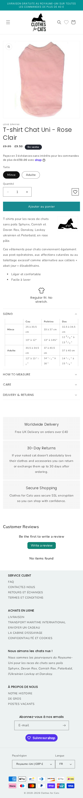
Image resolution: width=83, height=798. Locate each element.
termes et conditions (26, 598)
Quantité (8, 184)
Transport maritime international (37, 622)
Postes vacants (21, 704)
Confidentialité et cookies (30, 638)
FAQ (11, 582)
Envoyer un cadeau (24, 628)
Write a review (41, 545)
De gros (14, 699)
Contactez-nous (21, 587)
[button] (8, 22)
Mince (11, 175)
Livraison (16, 617)
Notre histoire (20, 693)
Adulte (31, 175)
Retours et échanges (25, 592)
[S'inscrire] (64, 725)
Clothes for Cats (50, 793)
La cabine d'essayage (25, 633)
